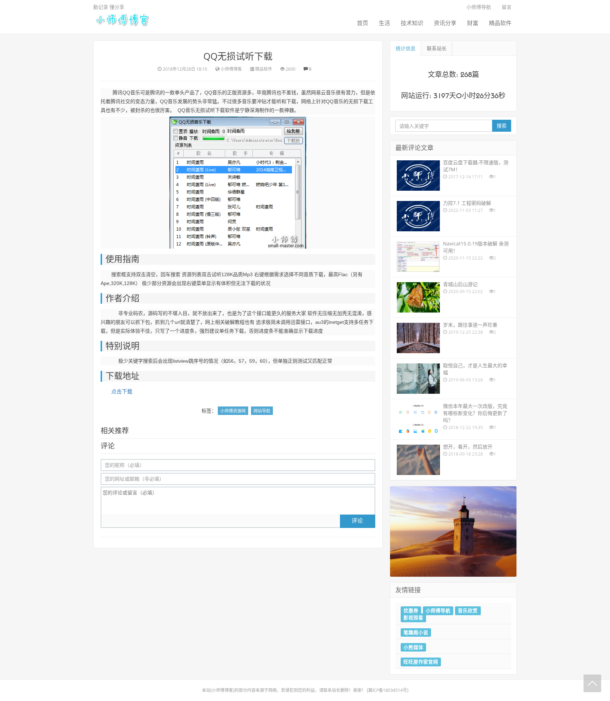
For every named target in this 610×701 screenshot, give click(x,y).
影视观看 (413, 617)
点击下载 (121, 391)
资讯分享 (445, 23)
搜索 (502, 125)
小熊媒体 (413, 647)
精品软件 (500, 23)
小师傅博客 (222, 690)
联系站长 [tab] (437, 48)
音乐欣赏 (468, 610)
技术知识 (412, 23)
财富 (472, 23)
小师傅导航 (478, 7)
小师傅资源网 (233, 411)
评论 (357, 520)
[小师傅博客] (121, 19)
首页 (362, 23)
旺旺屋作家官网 (420, 662)
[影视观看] (453, 531)
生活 (384, 23)
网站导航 (261, 411)
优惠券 (410, 610)
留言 (507, 7)
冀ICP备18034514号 (387, 690)
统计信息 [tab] (405, 48)
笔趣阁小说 (415, 632)
